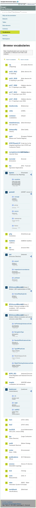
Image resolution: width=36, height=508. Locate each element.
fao (10, 166)
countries (17, 179)
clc (15, 396)
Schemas (5, 29)
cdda (11, 111)
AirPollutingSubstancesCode (17, 323)
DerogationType (17, 332)
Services (4, 35)
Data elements (6, 25)
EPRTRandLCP (14, 143)
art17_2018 (13, 99)
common (12, 116)
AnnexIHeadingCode (17, 294)
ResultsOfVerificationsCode (17, 340)
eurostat (12, 159)
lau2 (10, 424)
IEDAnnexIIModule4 (15, 315)
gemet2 (11, 192)
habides (12, 241)
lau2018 (12, 429)
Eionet (9, 12)
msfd (11, 443)
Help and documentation (9, 15)
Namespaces (6, 38)
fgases (11, 173)
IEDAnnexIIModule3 (15, 304)
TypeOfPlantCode (17, 348)
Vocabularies (6, 32)
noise (11, 450)
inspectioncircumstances (17, 269)
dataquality (13, 129)
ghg (10, 234)
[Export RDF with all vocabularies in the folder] (31, 175)
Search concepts (25, 59)
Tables (4, 22)
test (10, 471)
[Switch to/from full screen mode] (25, 4)
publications (13, 457)
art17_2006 (13, 85)
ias (10, 247)
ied (10, 254)
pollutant (17, 278)
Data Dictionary (16, 12)
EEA (10, 2)
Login (21, 4)
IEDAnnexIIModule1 (15, 287)
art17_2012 (13, 92)
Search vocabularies (11, 59)
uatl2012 (16, 409)
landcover (12, 389)
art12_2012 (13, 71)
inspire (11, 382)
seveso (11, 464)
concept (16, 197)
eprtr (11, 136)
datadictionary (14, 123)
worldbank (13, 489)
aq (10, 65)
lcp (10, 436)
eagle (16, 403)
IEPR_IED (12, 373)
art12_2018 (13, 78)
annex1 (16, 261)
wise (10, 482)
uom (10, 476)
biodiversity (13, 106)
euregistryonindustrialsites (15, 152)
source (16, 211)
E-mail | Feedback (7, 502)
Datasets (4, 19)
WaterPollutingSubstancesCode (17, 363)
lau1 (10, 420)
